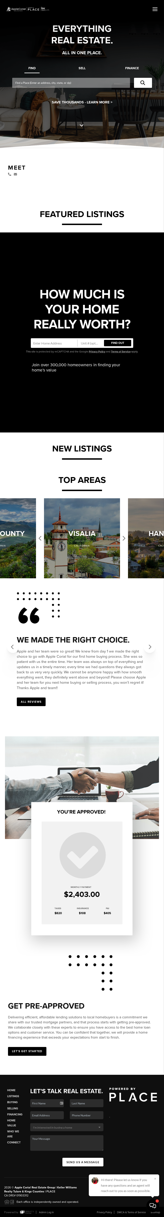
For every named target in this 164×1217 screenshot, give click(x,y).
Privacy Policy (97, 351)
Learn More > (99, 102)
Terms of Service (121, 351)
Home (11, 1090)
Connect (14, 1142)
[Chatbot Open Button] (152, 1205)
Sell (82, 68)
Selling (12, 1108)
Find (32, 68)
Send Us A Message (82, 1162)
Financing (14, 1114)
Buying (12, 1102)
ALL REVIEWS (31, 702)
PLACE (50, 1191)
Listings (13, 1096)
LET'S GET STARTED (27, 1051)
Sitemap (155, 1212)
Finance (132, 68)
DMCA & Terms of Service (131, 1212)
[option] (82, 538)
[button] (13, 647)
